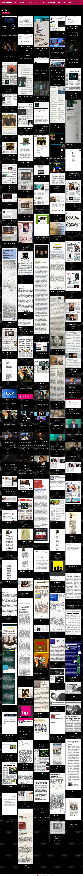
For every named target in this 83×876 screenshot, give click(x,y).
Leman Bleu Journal (57, 48)
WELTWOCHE (73, 791)
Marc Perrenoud (8, 2)
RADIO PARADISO (73, 387)
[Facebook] (78, 2)
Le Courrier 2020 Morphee (25, 128)
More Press (41, 812)
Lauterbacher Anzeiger (9, 243)
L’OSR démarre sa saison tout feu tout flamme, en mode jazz (25, 48)
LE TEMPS (41, 773)
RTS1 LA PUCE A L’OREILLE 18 (25, 442)
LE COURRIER (41, 713)
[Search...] (75, 2)
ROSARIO (73, 696)
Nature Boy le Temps (25, 216)
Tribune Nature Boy (25, 191)
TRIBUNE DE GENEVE (57, 766)
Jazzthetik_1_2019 (9, 137)
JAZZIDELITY (25, 802)
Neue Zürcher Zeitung (25, 541)
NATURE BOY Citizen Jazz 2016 (9, 220)
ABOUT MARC (23, 2)
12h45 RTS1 (73, 429)
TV (8, 12)
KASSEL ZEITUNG (25, 678)
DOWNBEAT (41, 574)
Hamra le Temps (73, 324)
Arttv (25, 465)
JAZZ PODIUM (25, 765)
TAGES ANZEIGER (9, 581)
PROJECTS (31, 2)
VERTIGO (41, 401)
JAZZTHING (9, 755)
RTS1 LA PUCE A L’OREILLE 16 (9, 442)
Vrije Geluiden (41, 176)
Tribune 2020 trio (9, 87)
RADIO (6, 12)
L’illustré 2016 (25, 245)
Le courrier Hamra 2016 (57, 236)
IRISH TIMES (9, 522)
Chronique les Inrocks (41, 354)
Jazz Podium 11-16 (9, 322)
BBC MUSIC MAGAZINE (25, 571)
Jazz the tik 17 (73, 474)
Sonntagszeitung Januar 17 (41, 207)
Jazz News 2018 (57, 186)
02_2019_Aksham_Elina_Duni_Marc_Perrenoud (61, 156)
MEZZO (73, 452)
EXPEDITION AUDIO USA (9, 489)
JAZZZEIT (57, 663)
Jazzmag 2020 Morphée (9, 108)
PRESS (3, 12)
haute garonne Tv (41, 466)
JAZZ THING (9, 618)
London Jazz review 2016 (41, 237)
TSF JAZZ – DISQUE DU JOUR (41, 670)
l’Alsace (73, 264)
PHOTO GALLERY (51, 2)
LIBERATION (57, 553)
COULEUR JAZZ (25, 491)
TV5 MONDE (57, 420)
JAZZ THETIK (57, 522)
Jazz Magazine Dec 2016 (73, 233)
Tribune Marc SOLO (73, 204)
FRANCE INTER (25, 420)
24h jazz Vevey (41, 384)
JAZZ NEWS (9, 553)
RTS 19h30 (73, 54)
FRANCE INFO (9, 421)
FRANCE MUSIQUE (73, 410)
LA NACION (41, 620)
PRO (64, 2)
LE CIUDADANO (73, 733)
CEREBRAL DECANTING (73, 566)
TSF (25, 383)
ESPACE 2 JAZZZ (9, 399)
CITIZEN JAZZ (9, 817)
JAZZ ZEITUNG (41, 742)
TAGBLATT (41, 633)
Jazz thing (25, 314)
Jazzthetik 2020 (41, 97)
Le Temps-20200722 (73, 93)
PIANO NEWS (57, 633)
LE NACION (25, 699)
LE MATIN (73, 506)
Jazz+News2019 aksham (73, 173)
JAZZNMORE (73, 637)
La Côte (25, 522)
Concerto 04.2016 (25, 359)
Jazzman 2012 (41, 545)
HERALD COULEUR (57, 707)
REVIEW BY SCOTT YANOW (57, 736)
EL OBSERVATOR (25, 593)
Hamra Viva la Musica (57, 350)
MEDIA (59, 2)
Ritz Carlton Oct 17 (9, 204)
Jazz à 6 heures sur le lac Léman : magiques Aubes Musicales (57, 70)
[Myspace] (80, 2)
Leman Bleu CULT (9, 53)
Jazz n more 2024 (25, 29)
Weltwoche (9, 186)
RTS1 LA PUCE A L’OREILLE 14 (9, 464)
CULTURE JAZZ (9, 736)
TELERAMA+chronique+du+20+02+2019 (43, 158)
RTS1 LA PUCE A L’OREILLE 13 (41, 441)
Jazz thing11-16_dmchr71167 (57, 291)
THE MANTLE (41, 804)
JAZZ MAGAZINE (73, 536)
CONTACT (70, 2)
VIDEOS (43, 2)
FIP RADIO (25, 728)
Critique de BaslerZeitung (9, 352)
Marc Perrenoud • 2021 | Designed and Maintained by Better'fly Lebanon (41, 875)
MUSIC (37, 2)
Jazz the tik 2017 (57, 470)
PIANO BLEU (73, 677)
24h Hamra (9, 382)
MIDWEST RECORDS (25, 786)
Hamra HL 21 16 (57, 216)
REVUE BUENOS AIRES (9, 707)
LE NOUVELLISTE (9, 503)
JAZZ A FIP (25, 400)
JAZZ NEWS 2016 (73, 292)
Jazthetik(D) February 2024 (57, 33)
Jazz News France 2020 (73, 144)
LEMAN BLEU (41, 421)
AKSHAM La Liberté (25, 163)
